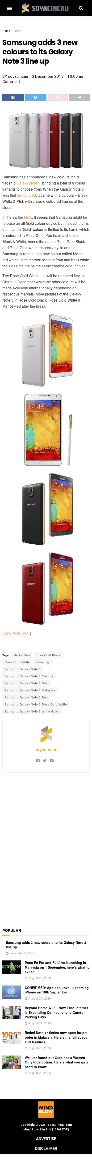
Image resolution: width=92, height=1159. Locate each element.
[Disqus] (46, 847)
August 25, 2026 (39, 978)
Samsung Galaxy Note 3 (23, 669)
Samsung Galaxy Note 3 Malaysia (30, 690)
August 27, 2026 (39, 998)
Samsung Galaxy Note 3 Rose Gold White (36, 704)
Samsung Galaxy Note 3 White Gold (31, 711)
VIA (26, 633)
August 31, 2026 (39, 1023)
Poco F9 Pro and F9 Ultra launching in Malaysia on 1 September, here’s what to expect (57, 967)
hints (28, 217)
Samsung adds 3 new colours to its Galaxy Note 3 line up (46, 944)
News (17, 31)
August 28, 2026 (39, 1048)
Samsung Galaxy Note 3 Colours (29, 676)
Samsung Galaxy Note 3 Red (26, 697)
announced (26, 195)
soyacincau (46, 749)
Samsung (42, 662)
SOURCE (12, 633)
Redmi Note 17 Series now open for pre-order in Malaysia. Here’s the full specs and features (57, 1037)
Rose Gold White (17, 662)
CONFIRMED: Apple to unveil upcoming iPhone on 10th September (57, 990)
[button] (9, 8)
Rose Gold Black (47, 655)
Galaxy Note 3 (28, 183)
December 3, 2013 (21, 953)
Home (6, 31)
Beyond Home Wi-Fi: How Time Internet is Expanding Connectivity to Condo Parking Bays (56, 1012)
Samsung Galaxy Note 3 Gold (27, 683)
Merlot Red (21, 655)
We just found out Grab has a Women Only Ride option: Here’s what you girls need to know (56, 1062)
